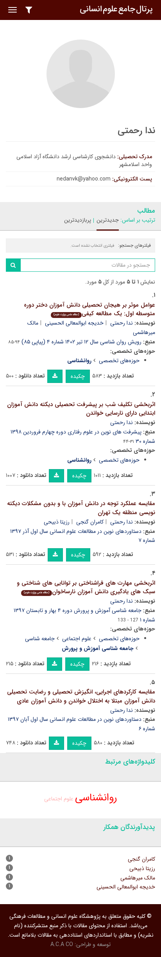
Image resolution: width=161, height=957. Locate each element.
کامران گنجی (90, 522)
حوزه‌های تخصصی (119, 360)
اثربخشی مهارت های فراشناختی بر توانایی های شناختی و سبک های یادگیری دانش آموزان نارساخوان (86, 587)
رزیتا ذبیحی (57, 522)
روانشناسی (96, 798)
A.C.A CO (61, 944)
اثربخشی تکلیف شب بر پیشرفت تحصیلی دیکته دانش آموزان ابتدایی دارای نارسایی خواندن (81, 409)
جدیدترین (108, 220)
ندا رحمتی (121, 323)
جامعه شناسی (40, 638)
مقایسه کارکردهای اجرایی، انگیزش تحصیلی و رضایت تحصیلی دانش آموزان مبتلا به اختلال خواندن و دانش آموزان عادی (81, 696)
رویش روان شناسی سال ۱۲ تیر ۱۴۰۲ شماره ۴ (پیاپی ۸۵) (81, 342)
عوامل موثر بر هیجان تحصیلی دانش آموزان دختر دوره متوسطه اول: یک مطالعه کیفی (89, 309)
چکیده (78, 376)
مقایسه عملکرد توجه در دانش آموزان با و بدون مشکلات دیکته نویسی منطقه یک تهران (81, 508)
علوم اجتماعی (76, 638)
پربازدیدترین (77, 220)
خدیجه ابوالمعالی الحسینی (74, 323)
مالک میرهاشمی (137, 878)
